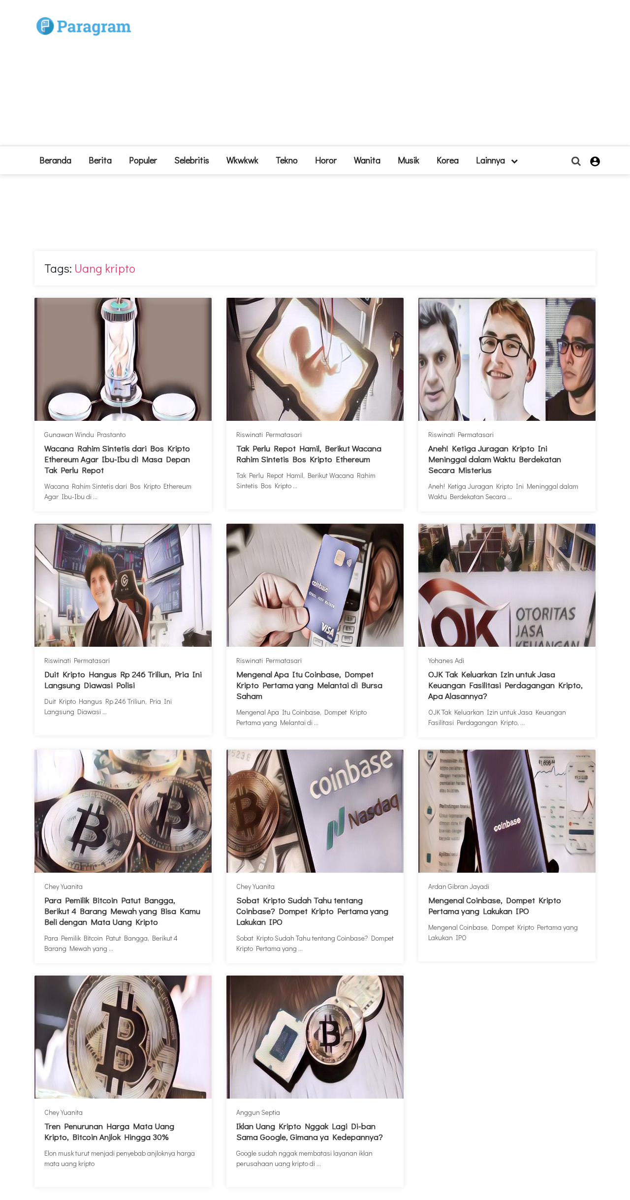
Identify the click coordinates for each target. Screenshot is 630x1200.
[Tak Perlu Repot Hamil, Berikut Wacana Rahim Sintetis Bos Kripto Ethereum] (315, 359)
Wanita (367, 160)
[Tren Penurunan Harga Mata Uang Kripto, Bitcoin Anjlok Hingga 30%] (123, 1037)
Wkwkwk (242, 160)
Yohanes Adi (446, 660)
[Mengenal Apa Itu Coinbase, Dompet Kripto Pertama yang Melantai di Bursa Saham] (315, 585)
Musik (408, 160)
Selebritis (191, 160)
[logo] (83, 15)
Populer (143, 160)
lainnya (491, 160)
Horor (326, 160)
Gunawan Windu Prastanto (85, 434)
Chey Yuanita (63, 886)
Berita (100, 160)
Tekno (287, 160)
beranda (55, 160)
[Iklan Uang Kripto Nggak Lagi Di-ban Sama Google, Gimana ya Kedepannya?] (315, 1037)
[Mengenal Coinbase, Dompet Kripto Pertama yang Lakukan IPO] (507, 811)
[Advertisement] (387, 77)
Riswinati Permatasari (269, 434)
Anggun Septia (258, 1112)
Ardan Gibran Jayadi (458, 886)
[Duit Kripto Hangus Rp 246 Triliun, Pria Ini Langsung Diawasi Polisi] (123, 585)
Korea (448, 160)
